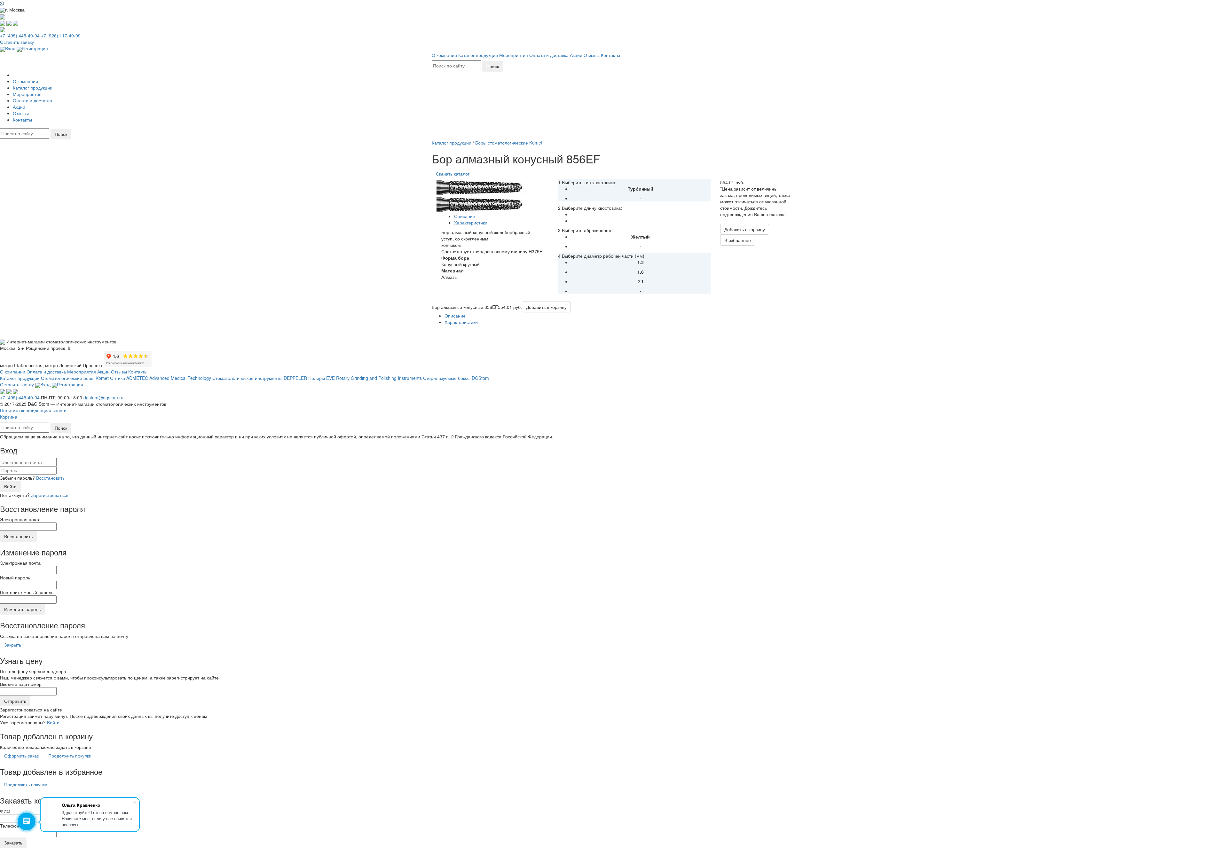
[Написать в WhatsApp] (614, 3)
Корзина (8, 416)
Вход (10, 48)
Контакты (610, 55)
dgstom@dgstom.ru (103, 397)
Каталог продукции (478, 55)
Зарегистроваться (49, 495)
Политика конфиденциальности (33, 410)
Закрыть (12, 644)
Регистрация (35, 48)
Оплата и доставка (549, 55)
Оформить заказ (21, 755)
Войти (10, 486)
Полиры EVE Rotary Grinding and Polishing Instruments (365, 378)
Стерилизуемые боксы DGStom (456, 378)
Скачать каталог (452, 173)
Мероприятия (513, 55)
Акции (576, 55)
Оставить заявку (17, 42)
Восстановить (50, 478)
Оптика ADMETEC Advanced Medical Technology (160, 378)
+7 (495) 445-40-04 (20, 35)
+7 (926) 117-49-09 (61, 35)
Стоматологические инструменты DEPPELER (259, 378)
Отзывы (592, 55)
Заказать (13, 842)
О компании (444, 55)
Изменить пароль (22, 609)
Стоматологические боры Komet (75, 378)
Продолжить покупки (69, 755)
